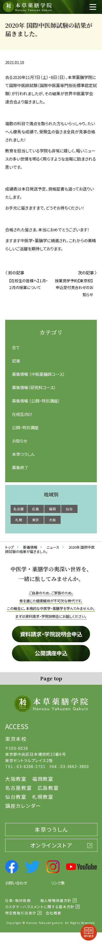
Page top (51, 678)
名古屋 (18, 508)
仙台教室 (16, 796)
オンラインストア (51, 845)
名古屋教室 (18, 787)
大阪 (52, 519)
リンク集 (58, 883)
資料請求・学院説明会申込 (51, 634)
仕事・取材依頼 (18, 900)
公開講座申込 (51, 653)
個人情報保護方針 (55, 900)
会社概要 (53, 913)
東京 (35, 519)
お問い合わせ (16, 883)
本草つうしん (23, 454)
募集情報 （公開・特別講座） (36, 401)
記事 (16, 361)
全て (16, 347)
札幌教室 (43, 796)
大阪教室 (16, 778)
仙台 (69, 508)
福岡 (52, 508)
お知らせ (19, 441)
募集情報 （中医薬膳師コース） (38, 374)
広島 (35, 508)
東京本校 (16, 738)
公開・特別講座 (25, 427)
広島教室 (48, 787)
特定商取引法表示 (20, 913)
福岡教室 (43, 778)
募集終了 (20, 467)
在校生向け (22, 414)
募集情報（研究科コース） (34, 387)
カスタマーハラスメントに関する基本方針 (40, 906)
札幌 (18, 519)
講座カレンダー (23, 805)
